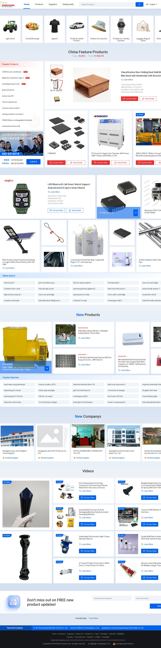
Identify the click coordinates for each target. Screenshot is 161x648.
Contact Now (131, 99)
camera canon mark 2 (11, 108)
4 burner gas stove (46, 289)
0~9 (123, 640)
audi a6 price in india (81, 295)
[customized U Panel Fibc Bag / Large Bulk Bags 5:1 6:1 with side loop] (88, 240)
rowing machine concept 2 (12, 114)
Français (70, 637)
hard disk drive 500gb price (49, 301)
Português (105, 637)
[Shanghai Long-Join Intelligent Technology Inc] (17, 436)
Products (39, 4)
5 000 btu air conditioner (12, 72)
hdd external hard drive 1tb (84, 384)
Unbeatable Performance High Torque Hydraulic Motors (94, 537)
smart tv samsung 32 (116, 402)
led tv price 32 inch (115, 396)
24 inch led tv (9, 283)
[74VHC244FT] (122, 233)
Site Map (103, 634)
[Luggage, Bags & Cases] (143, 26)
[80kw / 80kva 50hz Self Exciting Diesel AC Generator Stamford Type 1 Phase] (26, 347)
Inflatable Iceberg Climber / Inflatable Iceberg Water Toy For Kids (93, 332)
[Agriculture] (10, 26)
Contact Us (89, 634)
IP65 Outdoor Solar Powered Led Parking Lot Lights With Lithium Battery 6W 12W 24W (19, 262)
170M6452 (51, 153)
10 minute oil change (116, 390)
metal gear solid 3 (80, 396)
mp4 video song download (14, 384)
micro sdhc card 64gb (116, 295)
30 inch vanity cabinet (82, 283)
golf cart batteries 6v (81, 390)
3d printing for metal (12, 390)
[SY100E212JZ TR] (118, 197)
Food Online (93, 618)
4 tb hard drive (113, 283)
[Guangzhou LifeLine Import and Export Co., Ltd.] (123, 436)
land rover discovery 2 (116, 289)
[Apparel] (54, 26)
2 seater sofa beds (11, 301)
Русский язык (80, 637)
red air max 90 (7, 96)
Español (90, 637)
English (152, 4)
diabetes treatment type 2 (13, 78)
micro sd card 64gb (46, 295)
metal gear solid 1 (115, 301)
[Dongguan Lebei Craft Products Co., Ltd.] (52, 436)
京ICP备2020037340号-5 (124, 644)
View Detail (149, 99)
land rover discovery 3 (116, 384)
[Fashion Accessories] (99, 26)
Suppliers (53, 4)
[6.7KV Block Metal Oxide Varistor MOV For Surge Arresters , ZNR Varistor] (67, 361)
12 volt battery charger (48, 402)
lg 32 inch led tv (8, 90)
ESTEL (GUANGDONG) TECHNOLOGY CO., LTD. (87, 452)
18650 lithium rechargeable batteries (17, 120)
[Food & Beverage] (32, 26)
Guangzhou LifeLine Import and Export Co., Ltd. (121, 452)
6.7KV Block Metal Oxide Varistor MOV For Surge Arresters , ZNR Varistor (95, 359)
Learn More (128, 80)
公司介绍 (112, 634)
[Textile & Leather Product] (76, 26)
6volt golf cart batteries (82, 402)
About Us (79, 634)
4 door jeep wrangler (47, 390)
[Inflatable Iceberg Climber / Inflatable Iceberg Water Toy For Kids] (67, 334)
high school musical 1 (12, 295)
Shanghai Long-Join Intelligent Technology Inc (15, 452)
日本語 (97, 637)
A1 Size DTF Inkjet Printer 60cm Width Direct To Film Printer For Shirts (94, 564)
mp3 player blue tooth (11, 84)
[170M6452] (66, 132)
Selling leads (68, 4)
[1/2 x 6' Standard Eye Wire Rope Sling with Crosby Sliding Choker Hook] (54, 233)
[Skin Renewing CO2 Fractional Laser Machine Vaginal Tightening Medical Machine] (122, 259)
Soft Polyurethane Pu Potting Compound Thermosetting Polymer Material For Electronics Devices (93, 485)
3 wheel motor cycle (12, 289)
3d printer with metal (12, 402)
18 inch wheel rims (9, 102)
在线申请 (33, 162)
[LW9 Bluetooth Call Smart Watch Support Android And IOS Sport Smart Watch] (25, 197)
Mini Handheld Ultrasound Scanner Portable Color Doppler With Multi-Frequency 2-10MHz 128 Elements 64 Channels (132, 363)
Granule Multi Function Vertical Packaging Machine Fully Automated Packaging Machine (93, 512)
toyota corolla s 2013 (47, 384)
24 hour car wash (45, 396)
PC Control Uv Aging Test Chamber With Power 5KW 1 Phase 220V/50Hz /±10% (110, 154)
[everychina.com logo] (7, 4)
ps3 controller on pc (47, 283)
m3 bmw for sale (80, 301)
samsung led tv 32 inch (13, 396)
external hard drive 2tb (11, 126)
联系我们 (120, 634)
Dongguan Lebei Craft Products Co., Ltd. (52, 452)
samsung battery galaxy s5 (84, 289)
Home (26, 4)
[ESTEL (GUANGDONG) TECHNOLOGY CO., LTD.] (88, 436)
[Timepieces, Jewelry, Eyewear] (121, 26)
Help (96, 634)
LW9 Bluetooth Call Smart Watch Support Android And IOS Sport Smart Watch (69, 186)
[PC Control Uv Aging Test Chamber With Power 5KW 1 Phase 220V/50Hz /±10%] (110, 132)
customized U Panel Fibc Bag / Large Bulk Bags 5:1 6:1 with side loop (87, 261)
